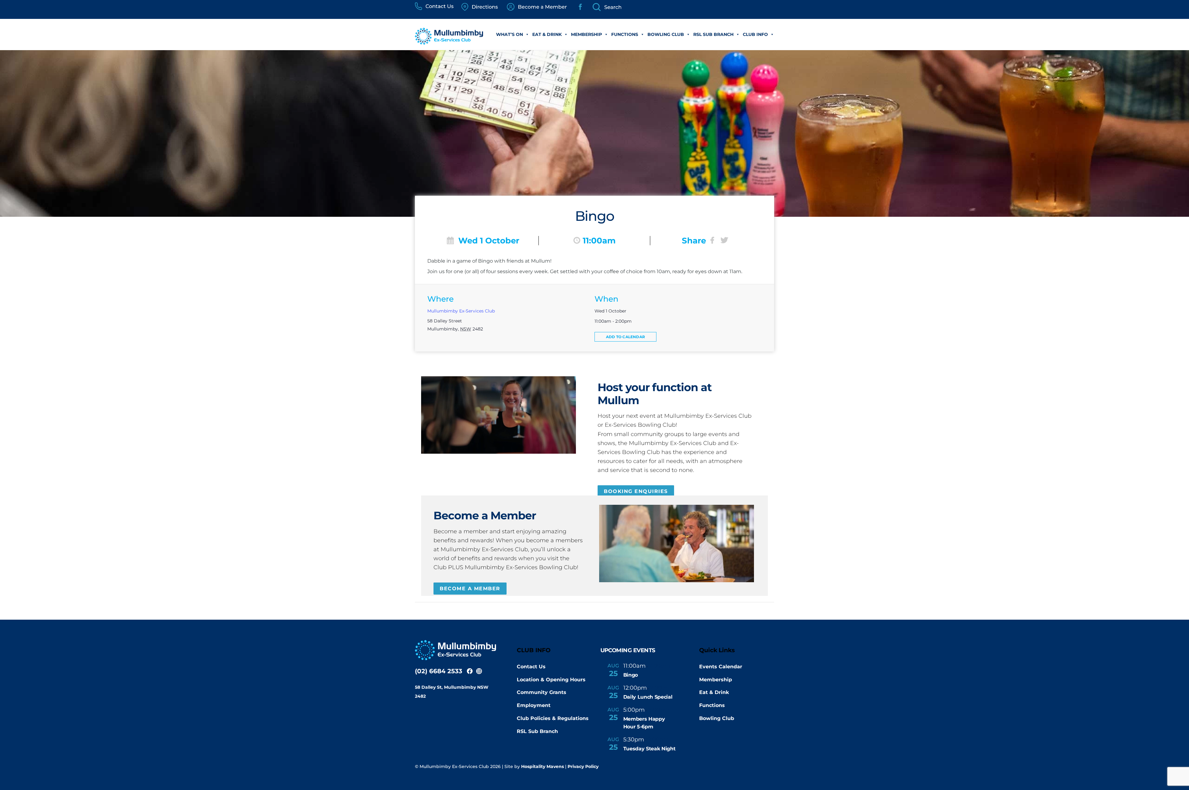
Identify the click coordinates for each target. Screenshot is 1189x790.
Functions (624, 34)
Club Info (755, 34)
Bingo (630, 675)
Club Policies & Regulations (553, 718)
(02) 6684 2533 (438, 671)
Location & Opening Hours (551, 680)
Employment (534, 705)
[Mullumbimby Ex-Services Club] (449, 41)
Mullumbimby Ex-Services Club (461, 311)
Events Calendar (720, 667)
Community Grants (541, 692)
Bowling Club (665, 34)
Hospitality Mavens (542, 766)
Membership (586, 34)
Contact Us (531, 667)
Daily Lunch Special (648, 697)
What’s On (509, 34)
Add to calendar (625, 336)
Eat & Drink (547, 34)
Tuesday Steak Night (649, 749)
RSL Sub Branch (713, 34)
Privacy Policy (583, 766)
